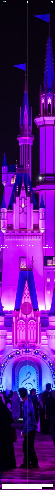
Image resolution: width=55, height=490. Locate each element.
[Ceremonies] (21, 246)
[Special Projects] (7, 246)
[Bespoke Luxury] (34, 246)
